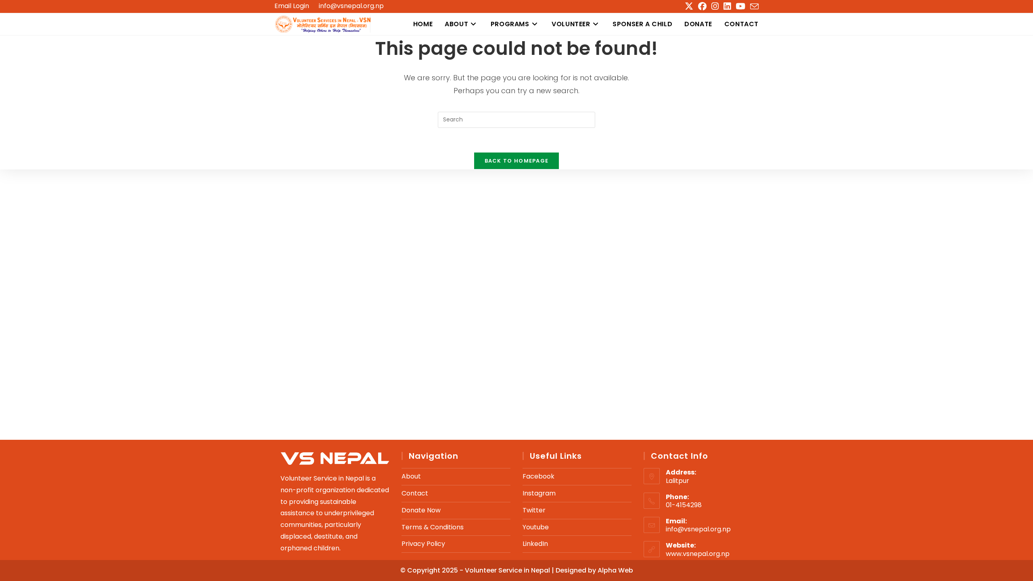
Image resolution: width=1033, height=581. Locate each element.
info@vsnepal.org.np (351, 5)
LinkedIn (535, 543)
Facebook (538, 476)
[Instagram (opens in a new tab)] (715, 6)
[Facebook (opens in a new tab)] (702, 6)
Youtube (536, 527)
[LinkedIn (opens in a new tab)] (727, 6)
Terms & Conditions (432, 527)
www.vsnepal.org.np (698, 553)
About (411, 476)
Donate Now (421, 510)
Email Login (291, 6)
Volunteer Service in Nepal (508, 570)
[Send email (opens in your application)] (753, 6)
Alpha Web (615, 570)
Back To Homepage (517, 161)
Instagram (539, 493)
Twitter (534, 510)
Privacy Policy (423, 543)
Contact (414, 493)
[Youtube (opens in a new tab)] (740, 6)
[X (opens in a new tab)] (689, 6)
